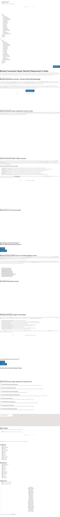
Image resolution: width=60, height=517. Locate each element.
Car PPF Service (5, 26)
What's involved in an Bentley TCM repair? (7, 398)
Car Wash (4, 31)
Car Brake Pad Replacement (6, 19)
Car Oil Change (5, 25)
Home (3, 14)
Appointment (4, 61)
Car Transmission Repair (6, 30)
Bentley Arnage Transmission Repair (6, 268)
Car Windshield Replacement (7, 33)
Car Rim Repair (5, 27)
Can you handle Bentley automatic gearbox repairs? (8, 401)
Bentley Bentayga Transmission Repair (7, 270)
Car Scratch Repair (5, 28)
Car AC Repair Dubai (5, 17)
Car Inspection (5, 49)
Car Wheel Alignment (6, 32)
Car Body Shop (5, 16)
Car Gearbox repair (5, 48)
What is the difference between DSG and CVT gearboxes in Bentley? (11, 394)
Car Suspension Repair (6, 29)
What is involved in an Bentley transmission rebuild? (9, 387)
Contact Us (3, 34)
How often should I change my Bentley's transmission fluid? (10, 384)
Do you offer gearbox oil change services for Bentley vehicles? (10, 391)
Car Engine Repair (5, 21)
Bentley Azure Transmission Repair (6, 269)
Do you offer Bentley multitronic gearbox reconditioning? (9, 408)
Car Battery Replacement (6, 18)
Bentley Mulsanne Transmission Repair (7, 276)
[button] (30, 39)
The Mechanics (13, 514)
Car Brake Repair (5, 20)
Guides (3, 62)
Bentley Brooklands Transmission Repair (7, 271)
